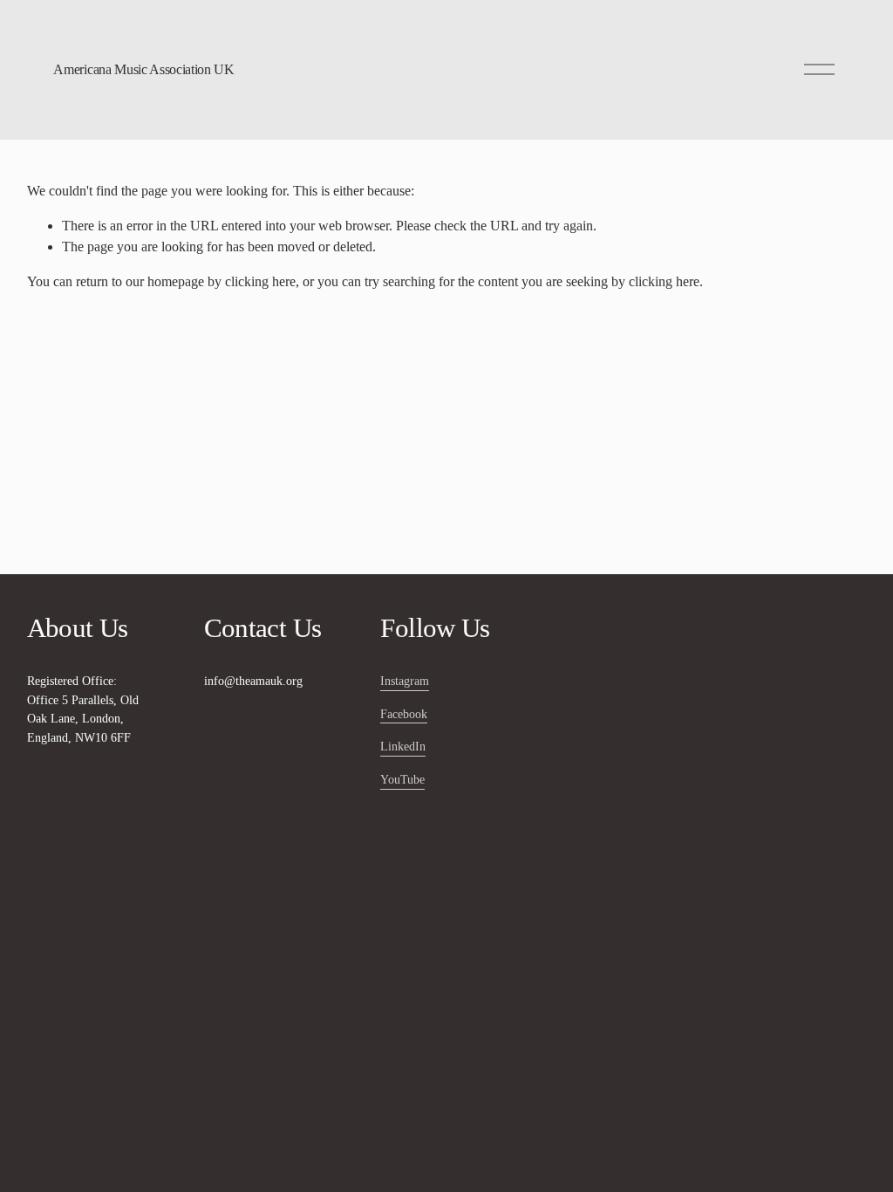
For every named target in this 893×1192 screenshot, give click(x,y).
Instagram (404, 681)
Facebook (403, 714)
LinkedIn (403, 746)
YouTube (402, 779)
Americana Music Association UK (143, 69)
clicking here (260, 281)
